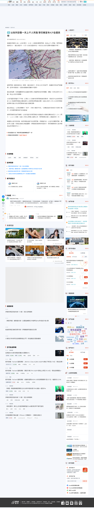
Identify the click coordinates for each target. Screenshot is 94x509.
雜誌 (74, 5)
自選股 (84, 5)
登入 (83, 1)
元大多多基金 (69, 282)
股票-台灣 (73, 272)
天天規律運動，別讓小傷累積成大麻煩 (34, 241)
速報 (36, 5)
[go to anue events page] (78, 2)
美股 (25, 2)
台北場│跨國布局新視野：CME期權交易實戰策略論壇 (79, 188)
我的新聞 (79, 5)
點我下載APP (23, 135)
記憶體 (72, 359)
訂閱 (58, 2)
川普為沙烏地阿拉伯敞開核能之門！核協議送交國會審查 (22, 173)
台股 (21, 2)
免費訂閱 (85, 481)
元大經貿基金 (69, 276)
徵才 (49, 501)
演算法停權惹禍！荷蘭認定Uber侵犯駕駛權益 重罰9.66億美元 (14, 258)
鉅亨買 (49, 2)
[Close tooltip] (15, 218)
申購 (86, 270)
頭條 (9, 5)
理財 (61, 5)
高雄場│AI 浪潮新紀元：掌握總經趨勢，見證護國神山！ (80, 174)
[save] (3, 215)
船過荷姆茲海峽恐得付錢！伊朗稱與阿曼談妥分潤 (20, 171)
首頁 (13, 2)
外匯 (37, 2)
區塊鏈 (52, 5)
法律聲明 (58, 501)
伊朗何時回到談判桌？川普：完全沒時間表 (18, 166)
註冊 (85, 1)
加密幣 (44, 2)
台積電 (72, 363)
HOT (73, 173)
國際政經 (13, 27)
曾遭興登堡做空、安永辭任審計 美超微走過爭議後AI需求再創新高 (14, 241)
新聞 (17, 2)
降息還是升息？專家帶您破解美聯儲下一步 (20, 132)
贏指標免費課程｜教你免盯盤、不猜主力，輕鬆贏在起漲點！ (79, 181)
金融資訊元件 (39, 501)
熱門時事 (31, 5)
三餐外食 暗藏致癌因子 (53, 240)
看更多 (60, 178)
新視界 (65, 5)
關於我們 (23, 501)
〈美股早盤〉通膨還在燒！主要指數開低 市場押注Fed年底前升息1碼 (25, 168)
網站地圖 (53, 501)
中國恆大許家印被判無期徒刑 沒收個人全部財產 (34, 258)
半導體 (72, 367)
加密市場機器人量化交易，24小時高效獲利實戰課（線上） (79, 194)
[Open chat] (3, 218)
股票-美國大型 (74, 264)
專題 (70, 5)
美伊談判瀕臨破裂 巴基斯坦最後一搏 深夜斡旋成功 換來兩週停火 (46, 217)
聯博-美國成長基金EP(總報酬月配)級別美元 (74, 261)
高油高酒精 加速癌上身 (53, 257)
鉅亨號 (54, 2)
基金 (33, 2)
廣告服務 (33, 501)
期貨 (48, 5)
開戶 (86, 262)
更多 (86, 35)
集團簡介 (28, 501)
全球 (40, 2)
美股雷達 (74, 129)
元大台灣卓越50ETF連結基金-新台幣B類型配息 (74, 269)
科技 (21, 5)
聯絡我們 (45, 501)
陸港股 (28, 2)
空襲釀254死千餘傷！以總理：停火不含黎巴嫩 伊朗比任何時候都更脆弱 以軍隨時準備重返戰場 (18, 217)
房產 (57, 5)
